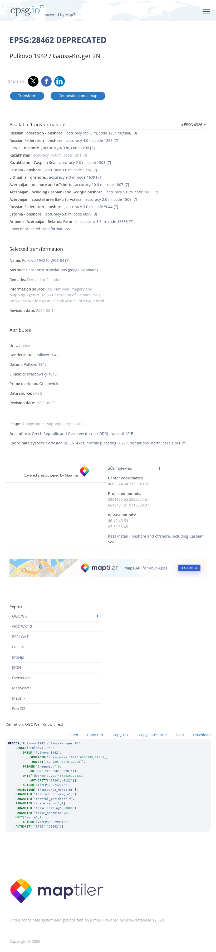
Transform (27, 95)
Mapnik (18, 698)
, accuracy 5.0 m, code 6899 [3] (53, 214)
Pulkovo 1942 (47, 354)
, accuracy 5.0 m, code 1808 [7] (83, 191)
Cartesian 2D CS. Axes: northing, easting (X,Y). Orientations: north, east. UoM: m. (116, 442)
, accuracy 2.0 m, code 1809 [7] (73, 199)
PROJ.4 (18, 646)
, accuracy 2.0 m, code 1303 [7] (60, 162)
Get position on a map (77, 95)
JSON (16, 667)
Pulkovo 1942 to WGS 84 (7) (45, 260)
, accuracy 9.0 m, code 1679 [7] (55, 177)
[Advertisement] (108, 859)
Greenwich (48, 383)
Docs (180, 734)
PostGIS (18, 708)
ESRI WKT (20, 636)
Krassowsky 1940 (42, 374)
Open (73, 734)
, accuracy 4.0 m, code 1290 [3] (52, 147)
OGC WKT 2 (22, 626)
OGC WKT (20, 616)
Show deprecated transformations (39, 228)
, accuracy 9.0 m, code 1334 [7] (53, 169)
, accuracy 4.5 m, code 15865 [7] (71, 221)
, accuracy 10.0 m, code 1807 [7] (69, 184)
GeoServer (21, 677)
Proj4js (18, 657)
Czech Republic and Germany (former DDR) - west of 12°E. (83, 433)
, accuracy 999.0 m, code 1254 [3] (73, 133)
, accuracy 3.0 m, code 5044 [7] (63, 206)
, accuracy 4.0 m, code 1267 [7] (63, 140)
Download (202, 734)
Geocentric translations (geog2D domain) (62, 269)
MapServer (21, 687)
